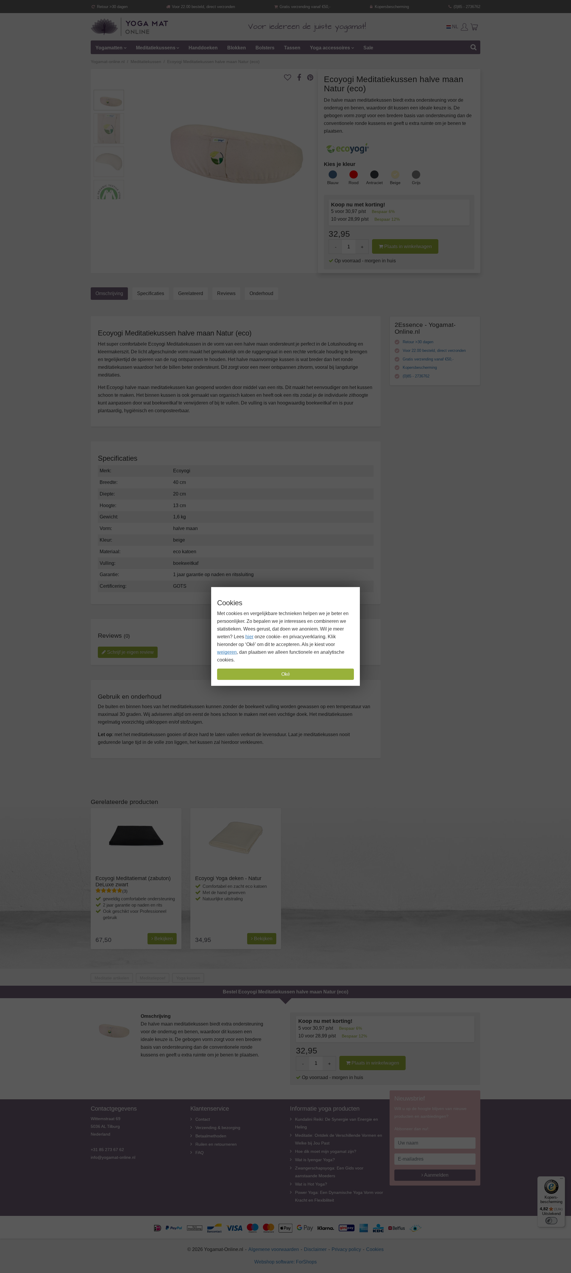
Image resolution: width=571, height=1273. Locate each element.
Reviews (226, 293)
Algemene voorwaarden (273, 1249)
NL (454, 26)
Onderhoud (261, 293)
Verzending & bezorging (217, 1127)
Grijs (416, 182)
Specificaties (150, 293)
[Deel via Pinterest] (313, 77)
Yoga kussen (188, 978)
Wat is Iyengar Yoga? (315, 1159)
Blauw (332, 182)
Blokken (236, 47)
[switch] (551, 1220)
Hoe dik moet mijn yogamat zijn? (325, 1151)
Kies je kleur (339, 164)
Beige (395, 182)
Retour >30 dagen (112, 6)
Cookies (375, 1249)
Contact (202, 1119)
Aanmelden (435, 1175)
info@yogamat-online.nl (113, 1157)
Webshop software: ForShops (285, 1261)
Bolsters (264, 47)
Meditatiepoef (152, 978)
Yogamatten (109, 47)
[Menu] (561, 1179)
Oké (285, 674)
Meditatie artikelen (112, 978)
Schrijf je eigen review (130, 652)
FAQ (199, 1152)
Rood (354, 182)
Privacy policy (346, 1249)
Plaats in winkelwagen (407, 246)
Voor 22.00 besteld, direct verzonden (203, 6)
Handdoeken (203, 47)
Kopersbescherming (391, 6)
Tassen (292, 47)
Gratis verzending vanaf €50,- (304, 6)
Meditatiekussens (155, 47)
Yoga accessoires (330, 47)
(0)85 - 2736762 (466, 6)
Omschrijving (109, 293)
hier (249, 636)
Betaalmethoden (210, 1136)
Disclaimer (315, 1249)
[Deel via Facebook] (302, 77)
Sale (368, 47)
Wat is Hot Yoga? (311, 1184)
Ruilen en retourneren (216, 1144)
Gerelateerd (190, 293)
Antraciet (374, 182)
